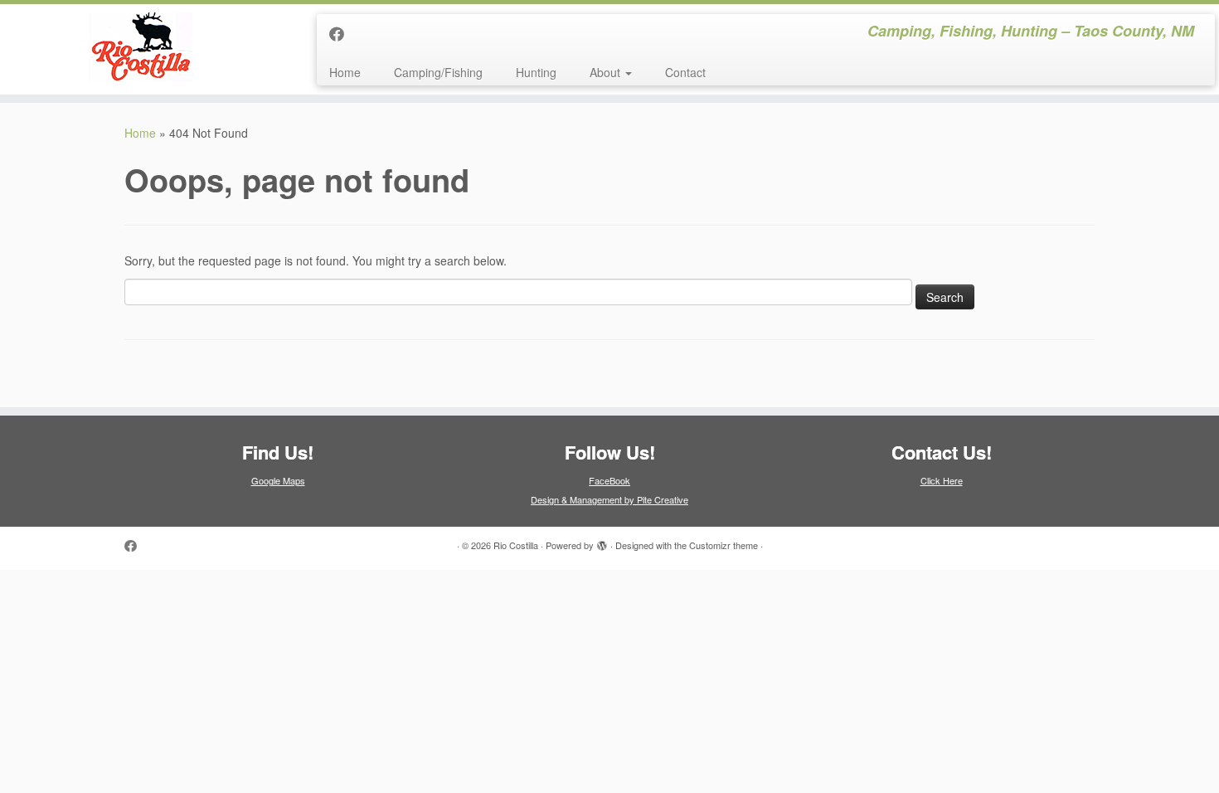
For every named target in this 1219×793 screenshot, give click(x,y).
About (607, 72)
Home (345, 72)
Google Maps (278, 480)
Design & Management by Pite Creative (609, 499)
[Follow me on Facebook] (342, 33)
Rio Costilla (515, 545)
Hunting (536, 72)
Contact (685, 72)
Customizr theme (723, 545)
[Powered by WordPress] (602, 541)
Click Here (941, 480)
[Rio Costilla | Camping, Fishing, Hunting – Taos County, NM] (140, 47)
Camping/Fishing (438, 72)
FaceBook (609, 480)
